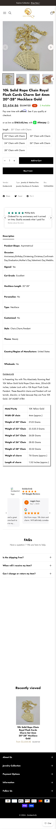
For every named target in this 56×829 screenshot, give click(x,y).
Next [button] (51, 47)
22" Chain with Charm (40, 136)
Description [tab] (8, 236)
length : (17, 129)
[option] (28, 46)
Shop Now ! (35, 3)
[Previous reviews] (5, 218)
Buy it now (28, 170)
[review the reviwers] (21, 509)
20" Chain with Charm (14, 136)
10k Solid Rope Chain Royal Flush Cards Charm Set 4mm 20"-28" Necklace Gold (28, 733)
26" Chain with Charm (40, 143)
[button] (28, 218)
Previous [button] (5, 47)
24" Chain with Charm (14, 143)
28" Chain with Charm (14, 150)
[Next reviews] (51, 218)
